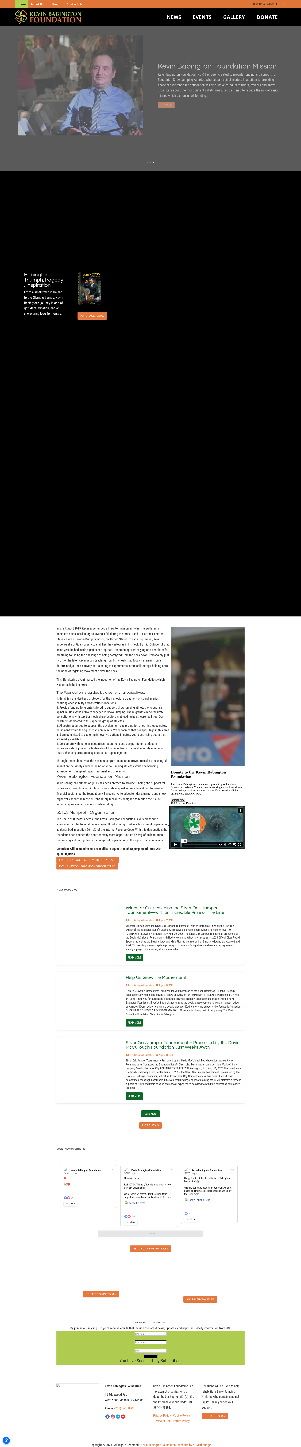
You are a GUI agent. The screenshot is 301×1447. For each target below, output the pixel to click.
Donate (267, 17)
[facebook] (107, 1416)
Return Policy (181, 1421)
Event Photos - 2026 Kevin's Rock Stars (87, 860)
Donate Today (214, 1416)
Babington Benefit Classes (201, 56)
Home (21, 4)
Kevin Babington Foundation (86, 1170)
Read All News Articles (150, 1248)
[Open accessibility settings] (6, 1440)
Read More (134, 957)
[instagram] (113, 1416)
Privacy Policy (162, 1415)
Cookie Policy (181, 1415)
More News (150, 1125)
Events (202, 17)
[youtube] (123, 1416)
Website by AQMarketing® (194, 1445)
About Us (37, 4)
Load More (150, 1113)
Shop (55, 4)
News (174, 17)
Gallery (234, 17)
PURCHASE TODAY (92, 315)
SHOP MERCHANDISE (200, 1299)
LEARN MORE (169, 114)
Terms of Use (162, 1421)
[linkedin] (118, 1416)
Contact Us (74, 4)
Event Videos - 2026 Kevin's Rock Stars (87, 866)
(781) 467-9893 (124, 1408)
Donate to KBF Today (101, 1294)
